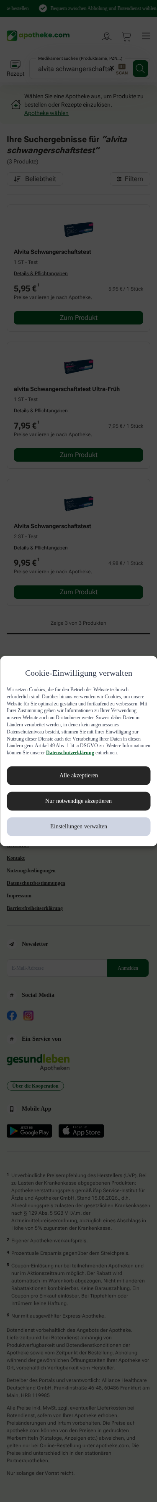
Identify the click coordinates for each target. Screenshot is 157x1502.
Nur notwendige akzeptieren (78, 804)
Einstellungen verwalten (78, 830)
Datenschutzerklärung (32, 756)
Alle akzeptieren (78, 779)
